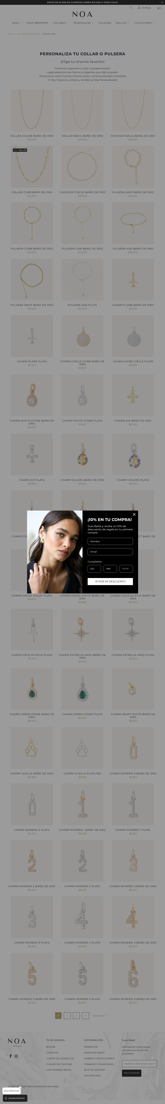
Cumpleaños (95, 561)
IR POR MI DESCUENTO (110, 581)
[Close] (134, 514)
